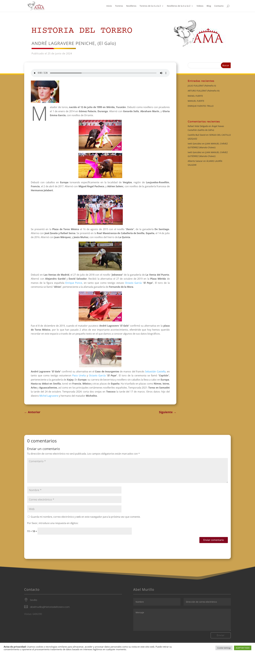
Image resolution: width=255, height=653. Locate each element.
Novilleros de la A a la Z (178, 6)
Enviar (221, 635)
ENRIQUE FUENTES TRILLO (201, 105)
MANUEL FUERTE (196, 100)
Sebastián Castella (155, 371)
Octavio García (133, 282)
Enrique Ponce (73, 282)
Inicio (109, 6)
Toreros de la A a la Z (150, 6)
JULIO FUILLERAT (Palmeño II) (202, 85)
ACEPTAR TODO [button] (243, 647)
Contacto (219, 6)
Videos (200, 6)
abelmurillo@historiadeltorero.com (50, 607)
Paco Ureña (79, 375)
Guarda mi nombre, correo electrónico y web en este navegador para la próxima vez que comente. (85, 516)
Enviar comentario (213, 540)
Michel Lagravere (48, 395)
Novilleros (131, 6)
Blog (209, 6)
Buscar (225, 65)
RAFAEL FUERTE (195, 95)
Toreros (119, 6)
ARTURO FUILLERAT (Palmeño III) (203, 90)
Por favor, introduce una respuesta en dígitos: (52, 523)
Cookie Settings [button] (224, 647)
